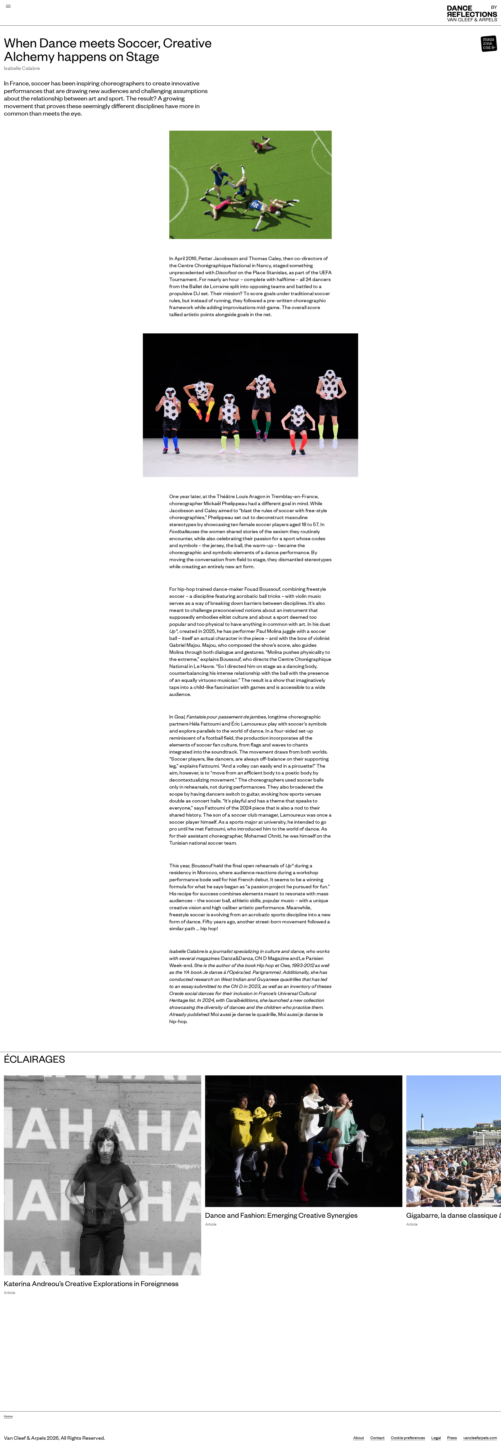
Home (8, 1416)
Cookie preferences (408, 1437)
